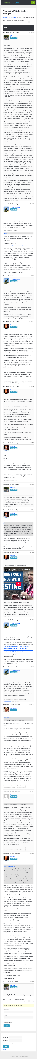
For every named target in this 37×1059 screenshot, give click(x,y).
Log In (6, 1026)
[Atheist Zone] (10, 3)
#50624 (32, 666)
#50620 (32, 484)
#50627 (32, 791)
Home (5, 233)
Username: (6, 1009)
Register (5, 1049)
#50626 (32, 704)
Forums (10, 17)
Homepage (5, 17)
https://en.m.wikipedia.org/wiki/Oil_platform (15, 245)
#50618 (32, 386)
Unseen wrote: (7, 717)
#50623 (32, 620)
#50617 (32, 321)
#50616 (32, 275)
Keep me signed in (8, 1022)
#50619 (32, 442)
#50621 (32, 509)
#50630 (32, 853)
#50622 (32, 552)
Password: (6, 1015)
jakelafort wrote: (8, 523)
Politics (14, 17)
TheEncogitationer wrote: (10, 866)
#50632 (32, 982)
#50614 (32, 32)
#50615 (32, 204)
